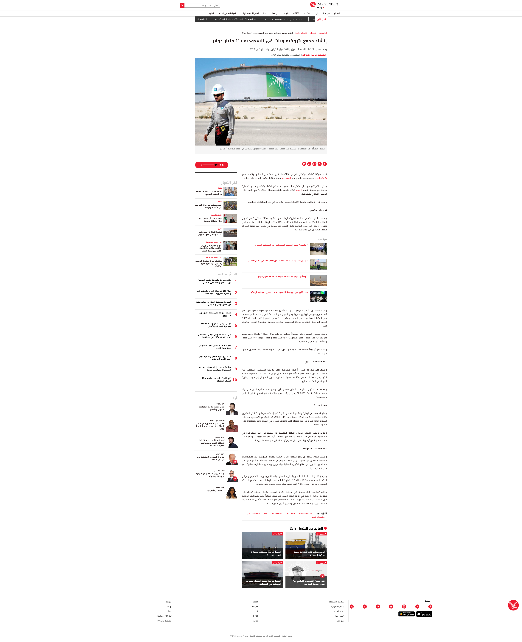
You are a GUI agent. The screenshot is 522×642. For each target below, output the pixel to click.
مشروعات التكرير (318, 517)
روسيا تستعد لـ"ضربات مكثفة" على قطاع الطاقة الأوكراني (261, 19)
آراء (316, 13)
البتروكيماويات (276, 513)
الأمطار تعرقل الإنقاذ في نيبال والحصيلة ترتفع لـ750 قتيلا (212, 19)
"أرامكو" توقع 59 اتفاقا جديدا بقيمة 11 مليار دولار (283, 276)
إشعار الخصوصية (337, 606)
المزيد (212, 13)
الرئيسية (323, 33)
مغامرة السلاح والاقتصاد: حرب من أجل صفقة (211, 458)
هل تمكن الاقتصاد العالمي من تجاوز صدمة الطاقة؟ (309, 582)
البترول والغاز (301, 33)
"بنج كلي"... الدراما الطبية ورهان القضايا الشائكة (216, 379)
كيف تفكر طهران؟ (216, 490)
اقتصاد (306, 13)
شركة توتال (290, 513)
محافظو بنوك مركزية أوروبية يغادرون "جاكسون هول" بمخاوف (208, 263)
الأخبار (337, 13)
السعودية (286, 178)
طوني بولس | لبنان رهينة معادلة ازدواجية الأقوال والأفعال (216, 325)
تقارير (220, 228)
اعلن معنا (340, 620)
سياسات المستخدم (336, 601)
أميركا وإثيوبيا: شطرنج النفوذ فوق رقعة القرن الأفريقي (215, 358)
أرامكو (298, 190)
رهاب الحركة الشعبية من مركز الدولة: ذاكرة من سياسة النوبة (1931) (210, 426)
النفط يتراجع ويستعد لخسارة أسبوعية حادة (266, 554)
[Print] (304, 164)
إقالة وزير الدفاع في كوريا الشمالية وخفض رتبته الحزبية (310, 19)
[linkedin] (378, 606)
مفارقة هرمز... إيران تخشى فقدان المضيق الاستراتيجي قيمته (215, 368)
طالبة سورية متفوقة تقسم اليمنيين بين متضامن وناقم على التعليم (214, 281)
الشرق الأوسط (216, 215)
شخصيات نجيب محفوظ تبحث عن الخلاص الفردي (209, 193)
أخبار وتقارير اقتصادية (214, 242)
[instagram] (404, 606)
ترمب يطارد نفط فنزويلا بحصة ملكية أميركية (309, 554)
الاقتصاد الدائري (253, 513)
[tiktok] (365, 606)
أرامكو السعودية (305, 513)
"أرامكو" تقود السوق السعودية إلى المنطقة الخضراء (281, 245)
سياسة (326, 13)
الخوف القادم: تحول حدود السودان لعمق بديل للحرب (215, 347)
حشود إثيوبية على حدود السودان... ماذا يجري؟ (215, 314)
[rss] (352, 606)
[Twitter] (417, 606)
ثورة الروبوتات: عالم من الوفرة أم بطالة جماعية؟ (210, 475)
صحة (265, 13)
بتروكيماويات (320, 178)
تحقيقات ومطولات (250, 13)
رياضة (274, 13)
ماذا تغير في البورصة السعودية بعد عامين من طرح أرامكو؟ (278, 292)
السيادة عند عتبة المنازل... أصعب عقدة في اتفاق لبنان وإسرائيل (213, 303)
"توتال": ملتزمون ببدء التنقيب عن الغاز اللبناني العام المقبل (278, 261)
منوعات (285, 13)
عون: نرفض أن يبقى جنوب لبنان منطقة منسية (210, 220)
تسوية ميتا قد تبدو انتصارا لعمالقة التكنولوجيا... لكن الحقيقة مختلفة (212, 442)
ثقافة (296, 13)
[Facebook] (430, 606)
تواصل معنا (339, 616)
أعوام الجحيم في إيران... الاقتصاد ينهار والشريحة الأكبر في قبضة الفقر (210, 248)
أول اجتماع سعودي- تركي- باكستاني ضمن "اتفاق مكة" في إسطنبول (214, 336)
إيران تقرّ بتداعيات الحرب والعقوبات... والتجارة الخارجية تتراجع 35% (214, 292)
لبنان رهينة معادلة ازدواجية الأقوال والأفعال (212, 408)
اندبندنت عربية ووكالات (314, 55)
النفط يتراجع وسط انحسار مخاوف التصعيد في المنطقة (263, 582)
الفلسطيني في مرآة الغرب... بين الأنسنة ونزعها (208, 206)
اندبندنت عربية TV (227, 13)
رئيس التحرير (339, 611)
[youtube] (391, 606)
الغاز (265, 513)
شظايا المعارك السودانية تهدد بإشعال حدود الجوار (210, 233)
